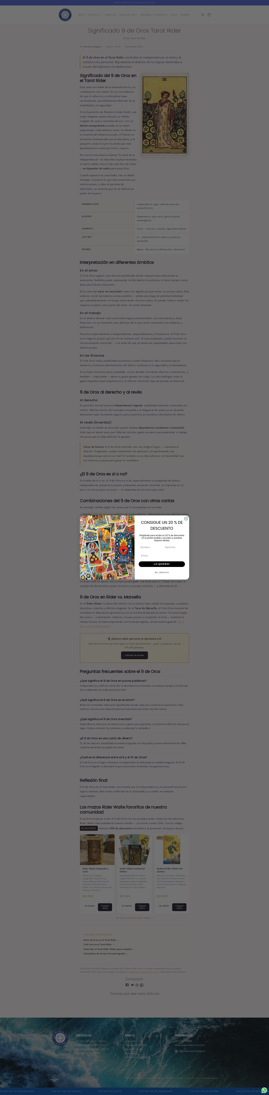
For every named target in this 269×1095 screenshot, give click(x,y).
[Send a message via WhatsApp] (264, 1090)
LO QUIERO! (162, 564)
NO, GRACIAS (162, 573)
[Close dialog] (186, 518)
